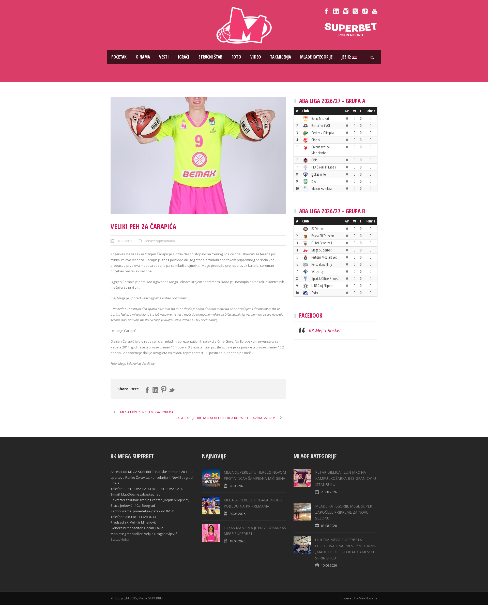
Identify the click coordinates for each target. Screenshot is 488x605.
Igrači (183, 57)
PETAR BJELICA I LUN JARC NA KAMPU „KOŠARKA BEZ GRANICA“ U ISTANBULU (345, 478)
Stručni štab (210, 57)
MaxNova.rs (368, 598)
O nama (143, 57)
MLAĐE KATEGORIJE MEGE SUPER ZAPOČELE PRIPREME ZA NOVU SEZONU (343, 512)
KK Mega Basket (325, 330)
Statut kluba (120, 539)
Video (255, 57)
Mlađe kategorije (316, 57)
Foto (236, 57)
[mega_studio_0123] (198, 155)
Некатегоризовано (159, 240)
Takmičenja (280, 57)
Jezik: (347, 57)
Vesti (164, 57)
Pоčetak (119, 57)
